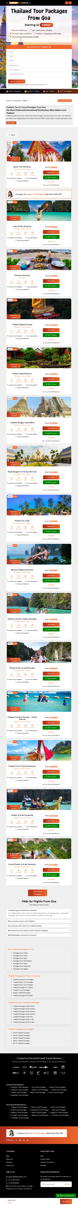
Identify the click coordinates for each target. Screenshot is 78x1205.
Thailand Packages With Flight (23, 995)
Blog (7, 1156)
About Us (9, 1159)
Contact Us (10, 1165)
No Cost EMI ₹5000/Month (51, 735)
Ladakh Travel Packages (19, 1092)
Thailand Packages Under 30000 (24, 1011)
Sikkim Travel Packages (38, 1092)
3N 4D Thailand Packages (21, 1035)
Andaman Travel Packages (19, 1087)
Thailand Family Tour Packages (23, 982)
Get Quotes (51, 172)
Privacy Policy (45, 1159)
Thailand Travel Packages (19, 1107)
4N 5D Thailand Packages (21, 1038)
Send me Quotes (15, 81)
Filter (13, 135)
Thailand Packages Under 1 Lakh (23, 1019)
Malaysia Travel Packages (40, 1115)
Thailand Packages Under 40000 (24, 1014)
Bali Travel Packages (59, 1110)
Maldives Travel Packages (19, 1113)
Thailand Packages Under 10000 (24, 1006)
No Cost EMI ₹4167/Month (51, 490)
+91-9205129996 (13, 1183)
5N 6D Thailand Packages (21, 1041)
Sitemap (43, 1165)
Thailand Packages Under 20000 (24, 1009)
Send (68, 1184)
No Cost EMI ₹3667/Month (51, 294)
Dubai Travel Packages (58, 1107)
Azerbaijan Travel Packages (20, 1118)
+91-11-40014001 (14, 1180)
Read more (11, 123)
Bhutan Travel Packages (39, 1107)
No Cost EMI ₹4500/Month (51, 539)
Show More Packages (37, 893)
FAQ (41, 1156)
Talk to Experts (66, 1195)
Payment (9, 1162)
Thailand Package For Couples (23, 987)
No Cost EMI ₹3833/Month (51, 392)
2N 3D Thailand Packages (21, 1033)
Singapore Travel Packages (59, 1113)
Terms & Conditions (47, 1162)
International (16, 101)
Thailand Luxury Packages (21, 990)
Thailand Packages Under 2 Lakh (23, 1022)
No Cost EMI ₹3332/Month (51, 244)
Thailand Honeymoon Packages (23, 980)
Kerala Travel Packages (59, 1090)
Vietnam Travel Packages (60, 1115)
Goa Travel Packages (39, 1087)
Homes (8, 101)
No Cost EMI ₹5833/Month (51, 882)
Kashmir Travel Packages (40, 1090)
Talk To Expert (52, 177)
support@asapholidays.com (17, 1177)
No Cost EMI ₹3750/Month (51, 343)
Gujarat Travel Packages (58, 1087)
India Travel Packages (57, 1092)
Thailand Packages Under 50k (23, 1017)
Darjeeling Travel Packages (20, 1095)
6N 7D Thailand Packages (21, 1043)
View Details (51, 181)
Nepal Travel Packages (39, 1113)
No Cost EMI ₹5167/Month (51, 833)
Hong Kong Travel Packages (40, 1110)
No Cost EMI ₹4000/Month (51, 441)
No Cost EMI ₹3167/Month (51, 185)
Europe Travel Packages (19, 1110)
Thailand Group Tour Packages (23, 985)
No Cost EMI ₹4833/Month (51, 637)
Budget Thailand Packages (22, 993)
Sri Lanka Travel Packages (19, 1115)
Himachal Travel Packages (19, 1090)
